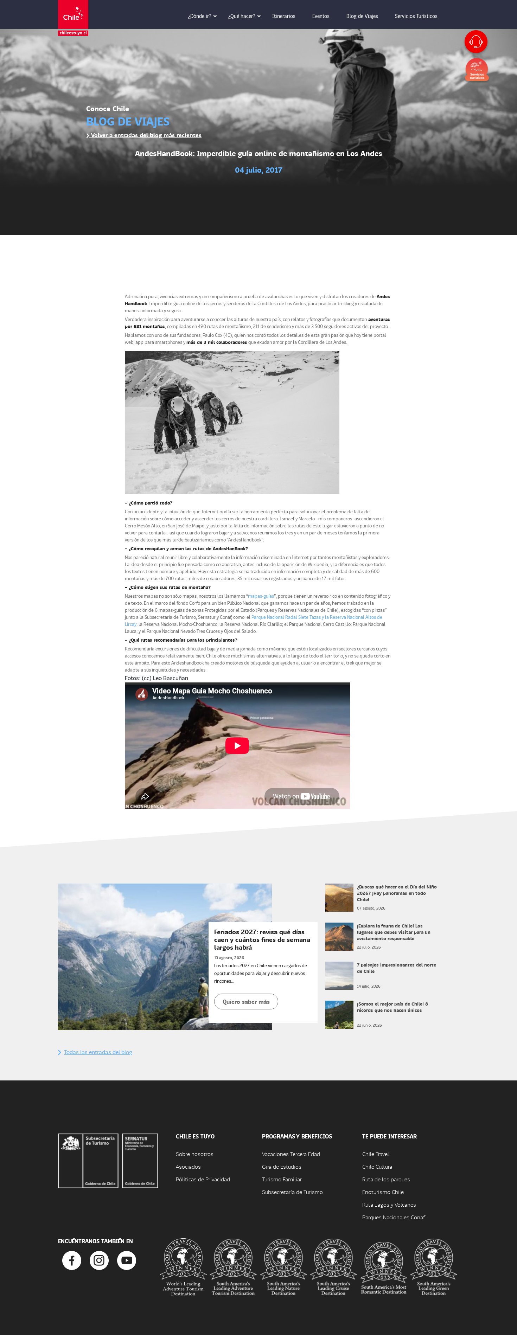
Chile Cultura (377, 1166)
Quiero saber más (246, 1001)
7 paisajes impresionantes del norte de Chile (396, 968)
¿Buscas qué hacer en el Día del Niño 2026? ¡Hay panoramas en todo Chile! (397, 893)
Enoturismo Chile (383, 1191)
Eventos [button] (321, 16)
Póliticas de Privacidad (203, 1179)
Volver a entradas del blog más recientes (145, 135)
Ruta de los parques (386, 1179)
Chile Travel (375, 1153)
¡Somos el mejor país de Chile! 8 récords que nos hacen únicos (392, 1007)
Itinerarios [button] (283, 16)
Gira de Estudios (281, 1166)
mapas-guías (261, 596)
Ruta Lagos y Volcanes (389, 1204)
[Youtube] (126, 1259)
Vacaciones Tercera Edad (291, 1153)
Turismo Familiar (282, 1179)
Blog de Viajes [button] (362, 16)
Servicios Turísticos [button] (416, 16)
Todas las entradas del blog (98, 1051)
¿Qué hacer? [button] (241, 16)
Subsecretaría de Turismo (292, 1191)
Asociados (188, 1166)
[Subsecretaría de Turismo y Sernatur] (108, 1159)
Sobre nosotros (194, 1153)
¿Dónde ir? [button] (199, 16)
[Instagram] (99, 1259)
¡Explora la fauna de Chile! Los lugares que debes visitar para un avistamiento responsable (393, 932)
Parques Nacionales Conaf (393, 1217)
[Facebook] (71, 1259)
